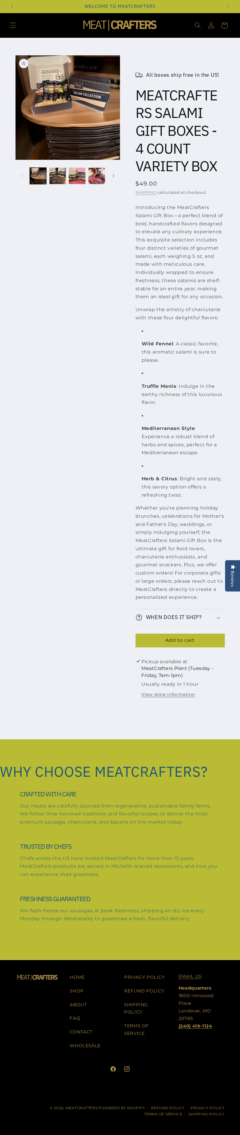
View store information (168, 694)
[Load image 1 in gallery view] (38, 176)
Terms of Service (136, 1029)
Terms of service (163, 1114)
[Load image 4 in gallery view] (96, 176)
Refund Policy (144, 991)
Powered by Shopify (122, 1108)
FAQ (75, 1018)
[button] (13, 25)
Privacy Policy (144, 977)
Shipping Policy (136, 1008)
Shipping (146, 192)
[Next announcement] (228, 6)
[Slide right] (113, 175)
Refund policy (168, 1108)
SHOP (77, 991)
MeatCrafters (82, 1108)
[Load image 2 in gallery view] (57, 176)
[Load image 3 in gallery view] (77, 176)
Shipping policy (206, 1114)
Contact (81, 1032)
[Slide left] (22, 175)
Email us (190, 976)
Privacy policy (207, 1108)
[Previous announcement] (11, 6)
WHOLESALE (85, 1045)
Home (77, 977)
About (78, 1004)
